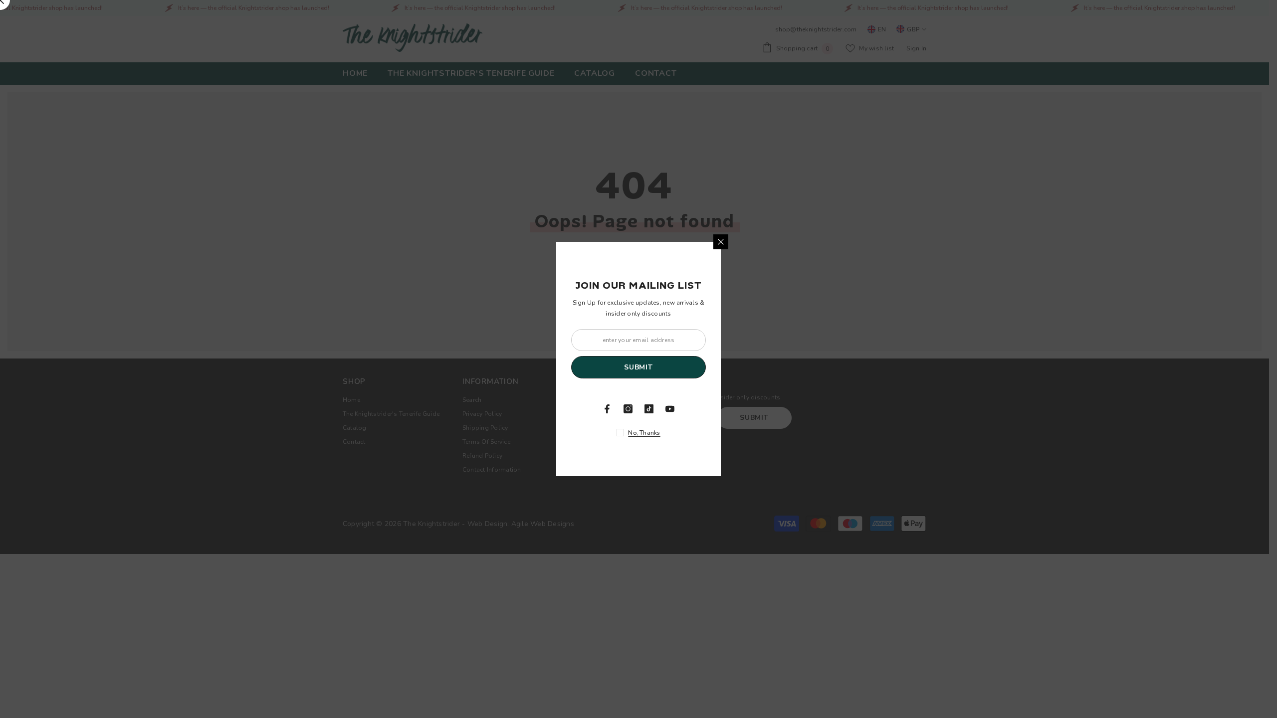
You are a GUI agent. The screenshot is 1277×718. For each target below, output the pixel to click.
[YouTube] (669, 408)
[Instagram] (628, 408)
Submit (638, 367)
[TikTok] (648, 408)
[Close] (720, 241)
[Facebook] (607, 408)
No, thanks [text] (644, 433)
